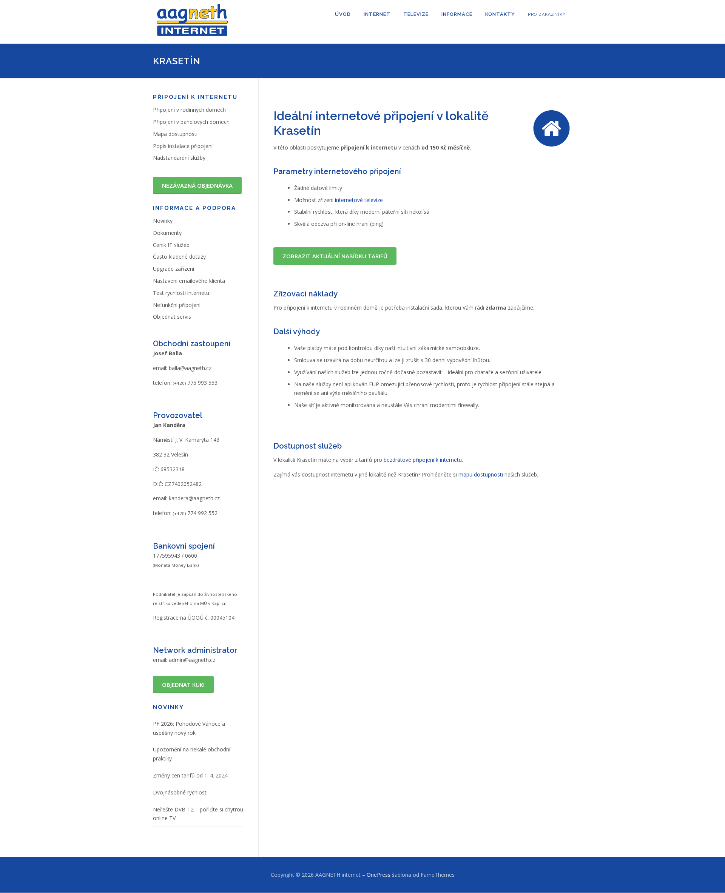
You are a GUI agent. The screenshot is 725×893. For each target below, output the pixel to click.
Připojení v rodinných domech (189, 109)
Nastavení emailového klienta (189, 280)
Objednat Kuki (183, 684)
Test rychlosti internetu (181, 292)
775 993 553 (195, 382)
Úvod (343, 14)
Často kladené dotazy (179, 256)
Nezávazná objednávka (197, 185)
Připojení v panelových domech (191, 121)
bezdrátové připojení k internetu (423, 459)
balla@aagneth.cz (190, 368)
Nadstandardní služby (179, 157)
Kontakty (500, 14)
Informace (456, 14)
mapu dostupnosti (480, 474)
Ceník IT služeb (171, 244)
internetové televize (359, 200)
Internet (377, 14)
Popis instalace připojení (183, 146)
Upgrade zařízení (173, 268)
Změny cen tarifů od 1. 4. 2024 (190, 775)
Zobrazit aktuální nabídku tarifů (334, 256)
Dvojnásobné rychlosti (180, 792)
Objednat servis (172, 316)
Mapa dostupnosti (175, 133)
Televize (416, 14)
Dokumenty (167, 232)
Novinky (163, 220)
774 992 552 (195, 513)
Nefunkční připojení (177, 304)
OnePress (378, 874)
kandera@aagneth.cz (194, 498)
